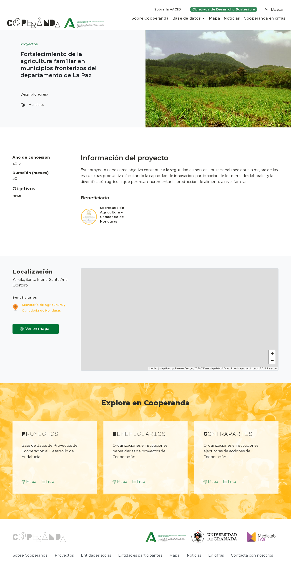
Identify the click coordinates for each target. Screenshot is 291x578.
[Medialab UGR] (259, 536)
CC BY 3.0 (200, 368)
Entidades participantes (140, 555)
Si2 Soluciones (268, 368)
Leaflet (153, 368)
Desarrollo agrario (34, 94)
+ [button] (272, 353)
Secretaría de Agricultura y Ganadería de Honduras (112, 214)
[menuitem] (168, 9)
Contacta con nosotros (252, 555)
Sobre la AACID (167, 9)
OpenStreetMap (233, 368)
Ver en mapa (37, 329)
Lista (50, 481)
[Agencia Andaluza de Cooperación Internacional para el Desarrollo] (82, 22)
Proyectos (29, 44)
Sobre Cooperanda (150, 18)
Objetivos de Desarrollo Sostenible (223, 9)
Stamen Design (183, 368)
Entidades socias (96, 555)
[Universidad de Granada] (214, 536)
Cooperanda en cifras (265, 18)
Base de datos (186, 18)
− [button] (272, 360)
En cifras (216, 555)
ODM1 (17, 196)
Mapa (214, 18)
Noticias (232, 18)
